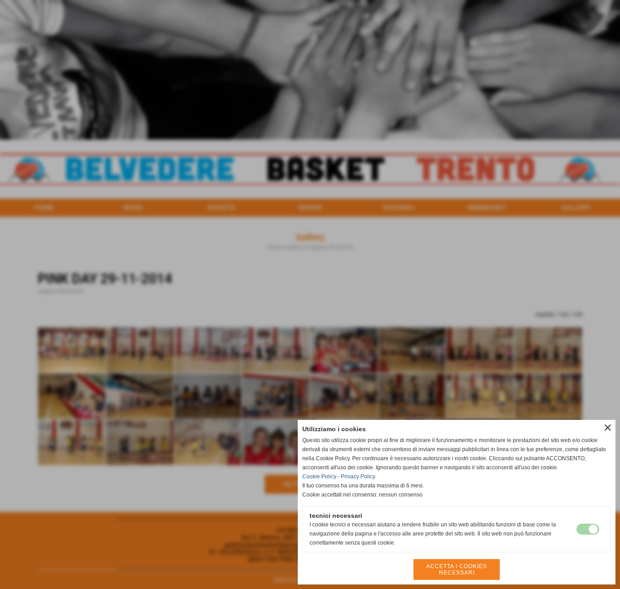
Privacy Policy (358, 476)
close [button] (607, 427)
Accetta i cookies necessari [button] (456, 569)
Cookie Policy (319, 476)
